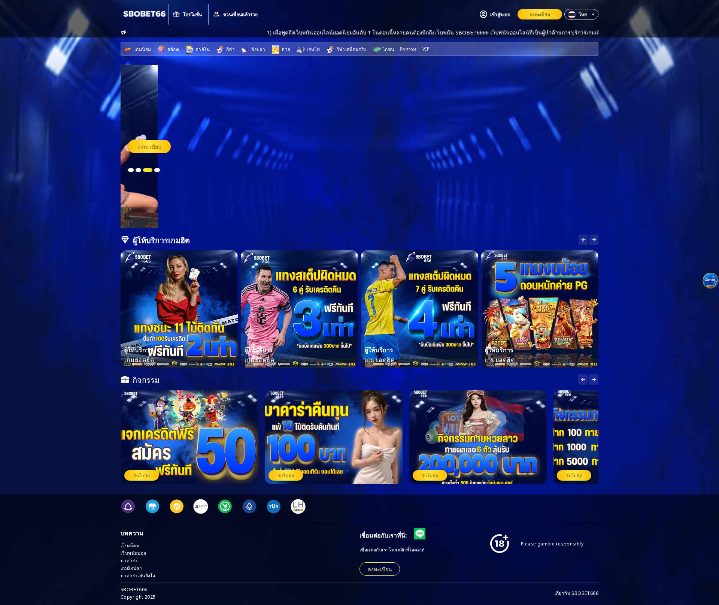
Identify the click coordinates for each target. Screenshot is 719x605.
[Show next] (583, 240)
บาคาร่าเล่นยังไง (138, 575)
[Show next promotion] (583, 379)
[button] (581, 14)
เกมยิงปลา (131, 567)
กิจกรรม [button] (408, 48)
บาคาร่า (129, 560)
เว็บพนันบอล (133, 552)
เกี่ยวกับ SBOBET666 (576, 592)
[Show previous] (593, 240)
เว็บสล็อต (130, 545)
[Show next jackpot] (593, 379)
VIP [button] (426, 48)
